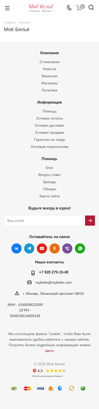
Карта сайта (50, 196)
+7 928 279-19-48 (53, 272)
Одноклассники (55, 248)
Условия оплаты (49, 118)
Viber (67, 248)
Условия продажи (49, 132)
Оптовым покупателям (50, 147)
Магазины (49, 83)
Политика (49, 90)
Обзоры (49, 189)
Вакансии (49, 76)
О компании (50, 62)
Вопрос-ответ (49, 175)
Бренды (49, 182)
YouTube (42, 248)
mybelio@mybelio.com (54, 282)
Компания (49, 53)
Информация (49, 102)
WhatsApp (80, 248)
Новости (49, 69)
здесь (49, 350)
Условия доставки (49, 125)
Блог (49, 168)
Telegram (29, 248)
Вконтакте (16, 248)
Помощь (50, 111)
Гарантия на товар (49, 140)
